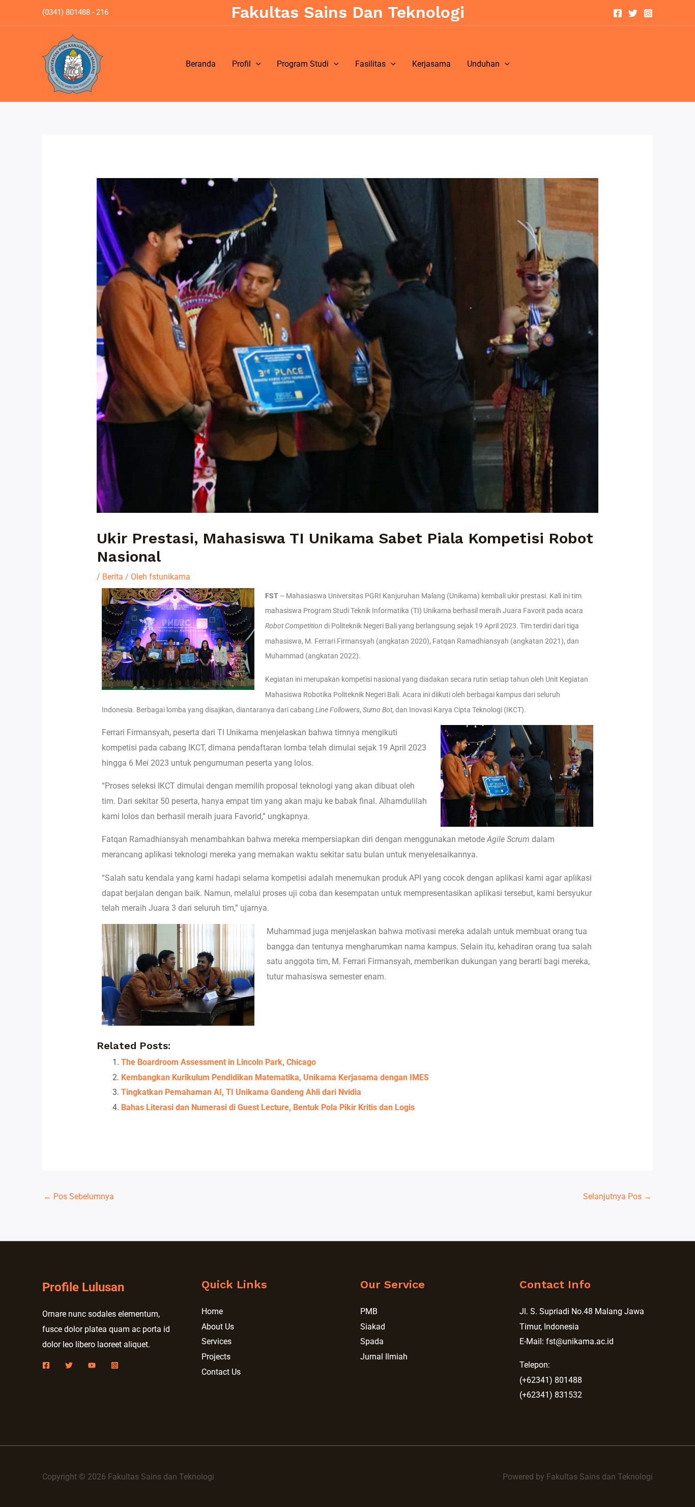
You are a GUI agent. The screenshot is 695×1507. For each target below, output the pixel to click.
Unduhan (483, 64)
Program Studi (303, 64)
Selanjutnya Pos (617, 1196)
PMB (369, 1311)
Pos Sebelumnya (78, 1196)
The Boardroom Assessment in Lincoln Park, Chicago (218, 1062)
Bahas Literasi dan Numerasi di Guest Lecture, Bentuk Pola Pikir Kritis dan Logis (268, 1107)
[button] (256, 64)
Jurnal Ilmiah (384, 1356)
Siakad (372, 1326)
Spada (372, 1341)
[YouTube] (92, 1365)
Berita (112, 577)
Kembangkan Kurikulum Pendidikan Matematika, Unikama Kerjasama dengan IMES (275, 1077)
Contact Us (221, 1372)
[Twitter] (633, 13)
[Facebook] (617, 13)
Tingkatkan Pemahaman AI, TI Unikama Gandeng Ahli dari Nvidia (241, 1092)
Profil (241, 64)
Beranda (201, 64)
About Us (217, 1326)
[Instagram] (648, 13)
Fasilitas (370, 64)
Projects (215, 1356)
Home (212, 1311)
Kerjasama (431, 64)
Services (216, 1341)
